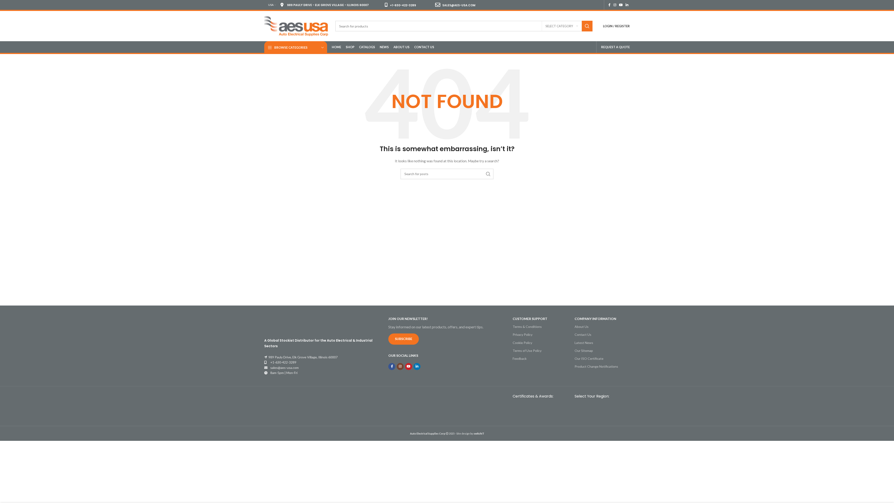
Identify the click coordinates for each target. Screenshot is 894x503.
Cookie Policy (522, 343)
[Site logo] (296, 26)
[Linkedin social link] (627, 5)
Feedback (520, 358)
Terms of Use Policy (527, 351)
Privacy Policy (522, 334)
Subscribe (403, 339)
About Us (582, 327)
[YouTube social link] (621, 5)
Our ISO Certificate (589, 358)
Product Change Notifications (596, 366)
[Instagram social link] (615, 5)
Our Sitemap (584, 351)
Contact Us (583, 334)
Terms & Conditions (527, 327)
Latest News (584, 343)
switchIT (479, 433)
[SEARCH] (587, 26)
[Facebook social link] (609, 5)
